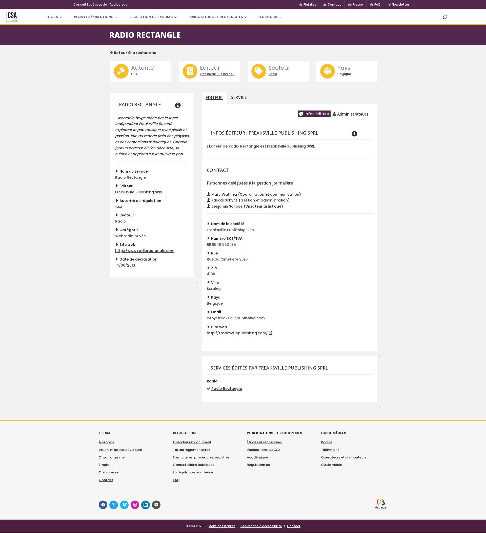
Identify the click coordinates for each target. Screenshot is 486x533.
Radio (273, 74)
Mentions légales (222, 526)
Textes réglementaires (191, 449)
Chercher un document (192, 442)
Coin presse (108, 472)
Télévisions (330, 449)
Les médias (268, 16)
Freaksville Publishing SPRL (139, 192)
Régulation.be (258, 464)
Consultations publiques (193, 464)
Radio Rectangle (226, 388)
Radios (326, 442)
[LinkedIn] (145, 505)
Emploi (104, 464)
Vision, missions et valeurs (120, 449)
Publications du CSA (263, 449)
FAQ (176, 479)
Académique (257, 457)
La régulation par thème (193, 472)
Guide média (331, 464)
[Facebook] (103, 505)
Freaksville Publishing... (217, 74)
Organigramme (112, 457)
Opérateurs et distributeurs (344, 457)
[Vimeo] (124, 505)
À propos (106, 442)
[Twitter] (113, 505)
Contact (106, 479)
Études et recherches (264, 442)
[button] (444, 17)
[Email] (156, 505)
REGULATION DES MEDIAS (151, 16)
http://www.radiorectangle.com (144, 250)
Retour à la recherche (134, 52)
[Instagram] (135, 505)
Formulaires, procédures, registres (201, 457)
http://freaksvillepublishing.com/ (238, 333)
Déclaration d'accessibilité (261, 526)
